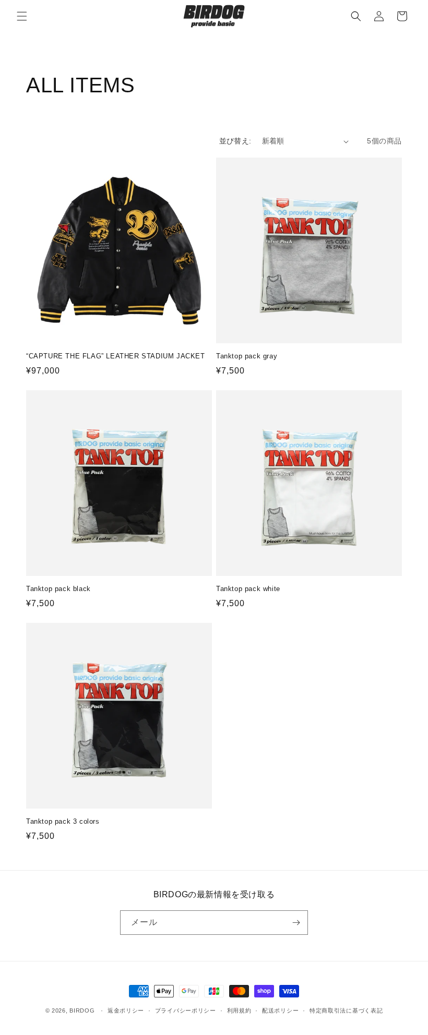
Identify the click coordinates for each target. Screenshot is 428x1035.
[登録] (295, 922)
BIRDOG (81, 1010)
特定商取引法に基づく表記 (346, 1010)
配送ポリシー (280, 1010)
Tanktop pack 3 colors (63, 821)
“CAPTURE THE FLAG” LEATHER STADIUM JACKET (115, 356)
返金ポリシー (126, 1010)
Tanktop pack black (58, 589)
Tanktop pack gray (246, 356)
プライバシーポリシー (185, 1010)
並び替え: (235, 141)
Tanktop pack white (248, 589)
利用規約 (239, 1010)
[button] (21, 16)
